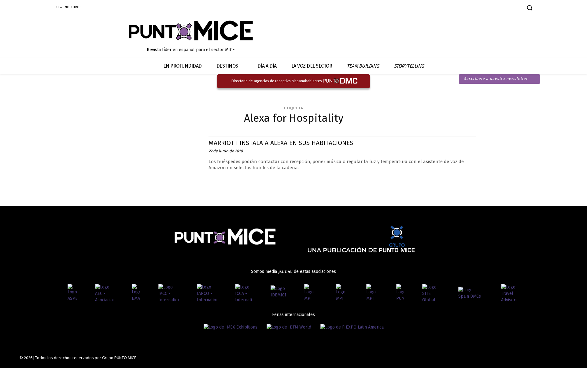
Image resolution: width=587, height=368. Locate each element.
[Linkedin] (491, 8)
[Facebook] (470, 8)
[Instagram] (480, 8)
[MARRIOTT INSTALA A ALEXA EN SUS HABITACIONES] (156, 163)
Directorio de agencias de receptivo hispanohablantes (276, 81)
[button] (529, 7)
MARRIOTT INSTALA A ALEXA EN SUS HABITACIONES (281, 143)
